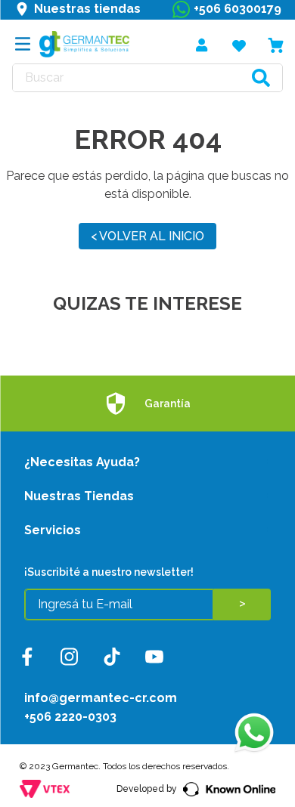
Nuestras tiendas (87, 9)
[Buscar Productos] (261, 77)
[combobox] (147, 77)
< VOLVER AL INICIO (147, 236)
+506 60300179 (237, 9)
